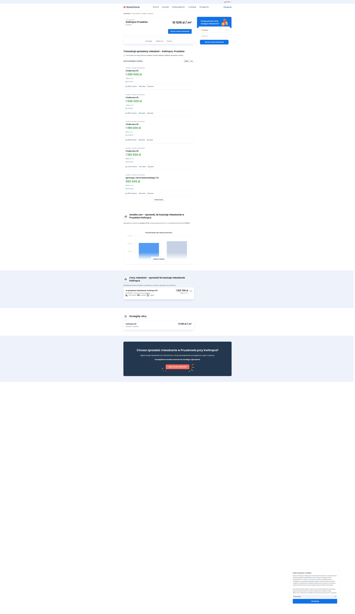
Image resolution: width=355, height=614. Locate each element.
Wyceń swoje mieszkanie (179, 31)
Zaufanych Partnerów (310, 579)
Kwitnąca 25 (131, 324)
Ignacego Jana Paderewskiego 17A (142, 177)
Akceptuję (315, 601)
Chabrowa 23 (132, 70)
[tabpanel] (158, 133)
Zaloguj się (227, 7)
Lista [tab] (191, 61)
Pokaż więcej (158, 200)
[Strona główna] (131, 7)
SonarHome (126, 13)
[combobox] (213, 30)
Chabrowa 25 (132, 124)
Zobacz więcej (158, 259)
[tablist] (189, 61)
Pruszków (144, 13)
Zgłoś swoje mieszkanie (177, 367)
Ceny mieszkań (136, 13)
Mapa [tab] (186, 61)
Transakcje (148, 41)
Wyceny (169, 41)
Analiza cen (159, 41)
